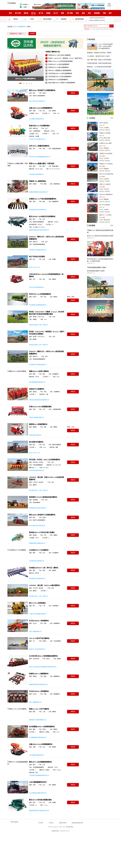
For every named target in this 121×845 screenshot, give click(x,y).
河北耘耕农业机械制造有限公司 (37, 305)
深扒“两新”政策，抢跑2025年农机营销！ (99, 59)
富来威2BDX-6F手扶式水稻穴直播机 (42, 532)
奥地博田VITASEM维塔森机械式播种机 (43, 497)
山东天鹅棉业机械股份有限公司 (37, 793)
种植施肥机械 (22, 26)
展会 (83, 13)
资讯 (77, 13)
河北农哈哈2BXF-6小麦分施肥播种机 (59, 76)
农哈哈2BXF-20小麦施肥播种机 (58, 79)
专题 (104, 13)
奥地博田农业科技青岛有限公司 (37, 508)
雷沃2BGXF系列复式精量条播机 (40, 800)
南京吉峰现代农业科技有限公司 (37, 209)
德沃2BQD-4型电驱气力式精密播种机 (42, 515)
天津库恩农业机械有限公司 (36, 174)
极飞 (92, 29)
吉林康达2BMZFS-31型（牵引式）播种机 (43, 568)
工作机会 (51, 822)
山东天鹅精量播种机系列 (38, 782)
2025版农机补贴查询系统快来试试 (97, 18)
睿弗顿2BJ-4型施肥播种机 (38, 424)
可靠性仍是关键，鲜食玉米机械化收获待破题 (101, 63)
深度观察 (97, 13)
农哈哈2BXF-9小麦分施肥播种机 (58, 67)
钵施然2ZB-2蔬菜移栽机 (37, 181)
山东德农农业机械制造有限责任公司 (39, 775)
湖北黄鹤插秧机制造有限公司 (37, 382)
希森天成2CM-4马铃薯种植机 (39, 126)
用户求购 (70, 13)
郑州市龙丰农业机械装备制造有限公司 (39, 156)
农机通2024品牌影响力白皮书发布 (97, 20)
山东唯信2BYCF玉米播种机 (39, 550)
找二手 (56, 13)
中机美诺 (97, 29)
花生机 (101, 29)
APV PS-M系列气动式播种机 (39, 638)
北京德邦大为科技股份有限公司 (37, 250)
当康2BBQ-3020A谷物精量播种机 (40, 108)
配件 (110, 13)
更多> (112, 118)
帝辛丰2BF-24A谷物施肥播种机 (40, 294)
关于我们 (40, 822)
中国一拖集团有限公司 (35, 631)
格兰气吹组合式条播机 (37, 256)
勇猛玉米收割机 (109, 29)
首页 (10, 13)
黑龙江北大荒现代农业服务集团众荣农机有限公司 (42, 666)
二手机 (31, 19)
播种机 (29, 26)
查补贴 (26, 13)
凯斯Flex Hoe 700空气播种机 (39, 709)
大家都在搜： (87, 29)
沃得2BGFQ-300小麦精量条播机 (40, 407)
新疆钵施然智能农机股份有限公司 (38, 192)
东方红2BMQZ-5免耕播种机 (39, 621)
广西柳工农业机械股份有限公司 (37, 614)
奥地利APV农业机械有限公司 (37, 649)
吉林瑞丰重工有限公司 (35, 435)
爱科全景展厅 (47, 19)
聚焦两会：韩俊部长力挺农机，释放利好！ (100, 52)
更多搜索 (32, 33)
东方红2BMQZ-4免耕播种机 (39, 691)
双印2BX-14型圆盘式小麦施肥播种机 (59, 70)
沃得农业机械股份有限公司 (36, 417)
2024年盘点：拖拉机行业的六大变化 (98, 56)
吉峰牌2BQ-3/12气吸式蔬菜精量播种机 (42, 199)
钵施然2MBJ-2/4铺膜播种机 (39, 674)
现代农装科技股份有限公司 (36, 470)
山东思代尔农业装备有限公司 (37, 139)
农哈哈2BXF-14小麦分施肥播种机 (58, 64)
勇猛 (105, 29)
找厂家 (41, 13)
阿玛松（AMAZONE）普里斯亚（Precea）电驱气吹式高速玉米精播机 (70, 58)
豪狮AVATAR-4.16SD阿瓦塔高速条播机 (60, 61)
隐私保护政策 (62, 822)
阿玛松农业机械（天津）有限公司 (38, 325)
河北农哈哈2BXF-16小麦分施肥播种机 (60, 73)
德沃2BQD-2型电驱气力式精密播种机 (42, 90)
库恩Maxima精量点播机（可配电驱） (42, 163)
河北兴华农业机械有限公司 (36, 287)
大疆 (94, 29)
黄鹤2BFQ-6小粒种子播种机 (39, 371)
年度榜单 (63, 19)
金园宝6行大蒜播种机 (36, 389)
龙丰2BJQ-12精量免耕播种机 (39, 146)
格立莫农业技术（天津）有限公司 (38, 490)
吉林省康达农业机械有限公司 (37, 578)
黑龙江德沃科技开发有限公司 (37, 101)
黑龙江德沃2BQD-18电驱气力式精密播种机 (61, 82)
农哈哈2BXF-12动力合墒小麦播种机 (59, 55)
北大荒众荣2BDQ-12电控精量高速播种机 (43, 656)
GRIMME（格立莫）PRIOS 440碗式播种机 (44, 585)
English (109, 6)
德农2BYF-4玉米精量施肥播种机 (40, 762)
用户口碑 (18, 13)
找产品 (33, 13)
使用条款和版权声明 (77, 822)
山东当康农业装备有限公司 (36, 119)
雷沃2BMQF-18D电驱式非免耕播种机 (42, 216)
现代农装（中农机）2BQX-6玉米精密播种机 (44, 459)
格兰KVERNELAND (34, 267)
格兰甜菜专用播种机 (36, 442)
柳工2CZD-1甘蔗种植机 (37, 603)
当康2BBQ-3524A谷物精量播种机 (40, 744)
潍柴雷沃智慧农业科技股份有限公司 (39, 230)
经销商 (48, 13)
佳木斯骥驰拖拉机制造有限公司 (37, 737)
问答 (89, 13)
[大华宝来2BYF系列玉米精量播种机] (25, 76)
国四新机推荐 (79, 19)
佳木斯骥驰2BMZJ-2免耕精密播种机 (42, 727)
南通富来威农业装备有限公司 (37, 543)
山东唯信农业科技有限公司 (36, 561)
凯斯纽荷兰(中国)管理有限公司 (37, 719)
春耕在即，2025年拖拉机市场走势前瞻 (99, 67)
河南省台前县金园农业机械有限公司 (39, 399)
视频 (62, 13)
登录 (109, 4)
